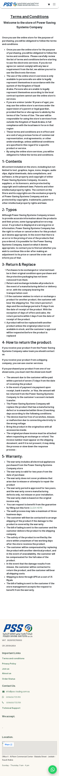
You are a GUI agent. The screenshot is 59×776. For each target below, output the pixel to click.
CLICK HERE (36, 508)
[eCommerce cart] (48, 4)
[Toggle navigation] (54, 4)
